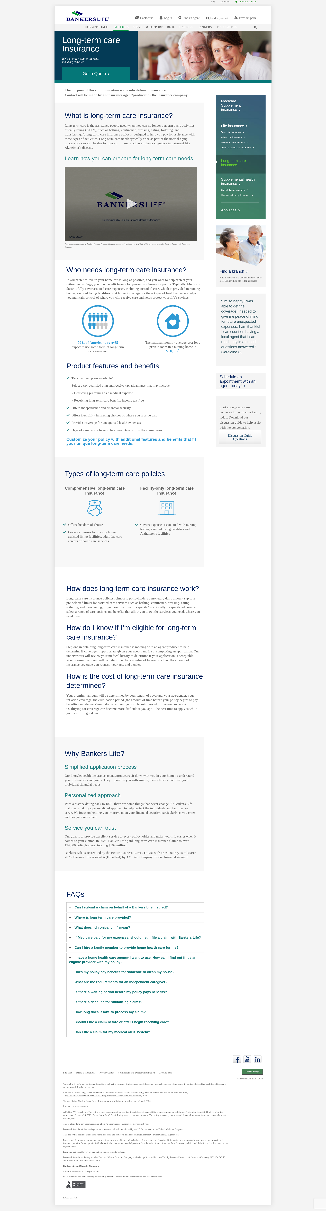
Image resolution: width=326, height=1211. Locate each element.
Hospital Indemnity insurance (235, 195)
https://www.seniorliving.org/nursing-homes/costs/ (121, 1101)
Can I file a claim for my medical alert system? (112, 1032)
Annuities (228, 210)
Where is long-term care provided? (103, 917)
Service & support (148, 27)
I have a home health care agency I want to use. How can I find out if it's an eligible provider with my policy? (132, 960)
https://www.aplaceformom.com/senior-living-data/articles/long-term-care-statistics (103, 1095)
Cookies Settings (252, 1071)
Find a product (219, 18)
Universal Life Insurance (233, 142)
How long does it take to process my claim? (110, 1012)
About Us (225, 2)
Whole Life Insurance (231, 137)
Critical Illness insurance (233, 190)
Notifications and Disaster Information (136, 1073)
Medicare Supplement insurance (231, 105)
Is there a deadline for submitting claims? (108, 1002)
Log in (168, 18)
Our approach (96, 27)
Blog (171, 27)
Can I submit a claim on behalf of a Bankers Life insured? (121, 907)
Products (121, 27)
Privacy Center (106, 1073)
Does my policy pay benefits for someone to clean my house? (125, 972)
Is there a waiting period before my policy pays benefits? (121, 992)
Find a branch (232, 271)
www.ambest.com (140, 1115)
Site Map (67, 1073)
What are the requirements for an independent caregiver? (121, 982)
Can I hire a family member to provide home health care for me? (126, 947)
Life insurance (232, 126)
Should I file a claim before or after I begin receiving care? (122, 1022)
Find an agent (191, 18)
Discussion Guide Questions (240, 437)
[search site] (256, 25)
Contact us (146, 18)
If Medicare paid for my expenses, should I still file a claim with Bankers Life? (138, 937)
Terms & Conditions (85, 1073)
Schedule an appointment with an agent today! (238, 381)
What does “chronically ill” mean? (102, 927)
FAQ (213, 2)
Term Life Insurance (231, 132)
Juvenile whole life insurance (236, 147)
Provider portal (248, 18)
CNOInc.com (165, 1073)
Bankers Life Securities (217, 27)
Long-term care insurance (233, 163)
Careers (186, 27)
